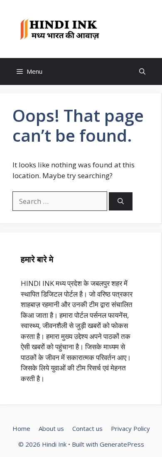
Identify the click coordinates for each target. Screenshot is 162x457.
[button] (142, 71)
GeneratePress (122, 444)
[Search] (121, 201)
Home (21, 428)
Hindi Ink (127, 29)
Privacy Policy (130, 428)
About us (51, 428)
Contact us (87, 428)
